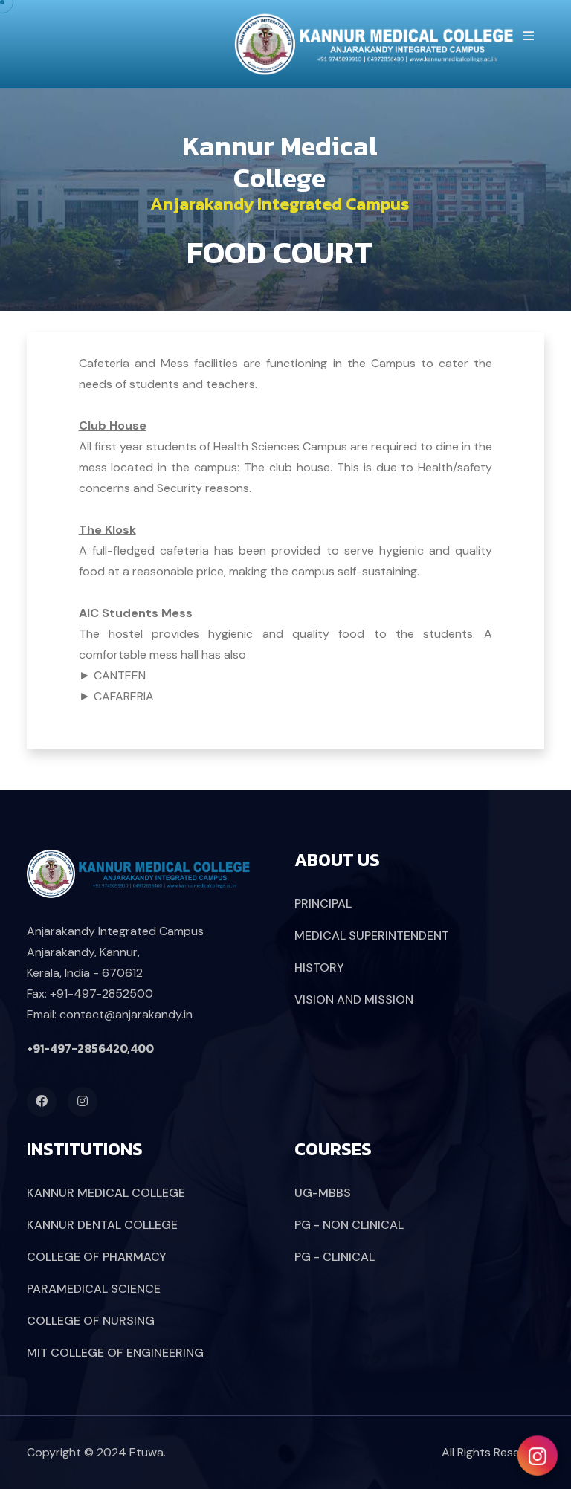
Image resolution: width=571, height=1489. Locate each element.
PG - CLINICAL (334, 1256)
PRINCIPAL (323, 903)
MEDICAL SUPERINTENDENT (371, 935)
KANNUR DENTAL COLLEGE (102, 1225)
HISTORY (319, 967)
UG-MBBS (322, 1193)
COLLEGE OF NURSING (91, 1320)
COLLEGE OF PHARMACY (97, 1256)
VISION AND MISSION (353, 999)
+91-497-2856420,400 (90, 1048)
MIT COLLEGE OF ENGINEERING (115, 1352)
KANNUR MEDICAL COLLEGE (106, 1193)
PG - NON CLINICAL (349, 1225)
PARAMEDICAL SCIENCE (94, 1288)
